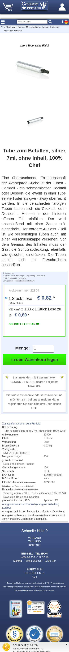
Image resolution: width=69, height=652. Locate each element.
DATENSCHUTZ (34, 573)
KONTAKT (34, 545)
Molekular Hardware (13, 30)
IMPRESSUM (34, 569)
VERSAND (34, 537)
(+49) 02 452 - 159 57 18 (34, 557)
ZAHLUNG (34, 541)
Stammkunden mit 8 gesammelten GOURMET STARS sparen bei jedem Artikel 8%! (34, 382)
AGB (34, 576)
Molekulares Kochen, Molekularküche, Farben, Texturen (32, 27)
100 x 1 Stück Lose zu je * (35, 312)
